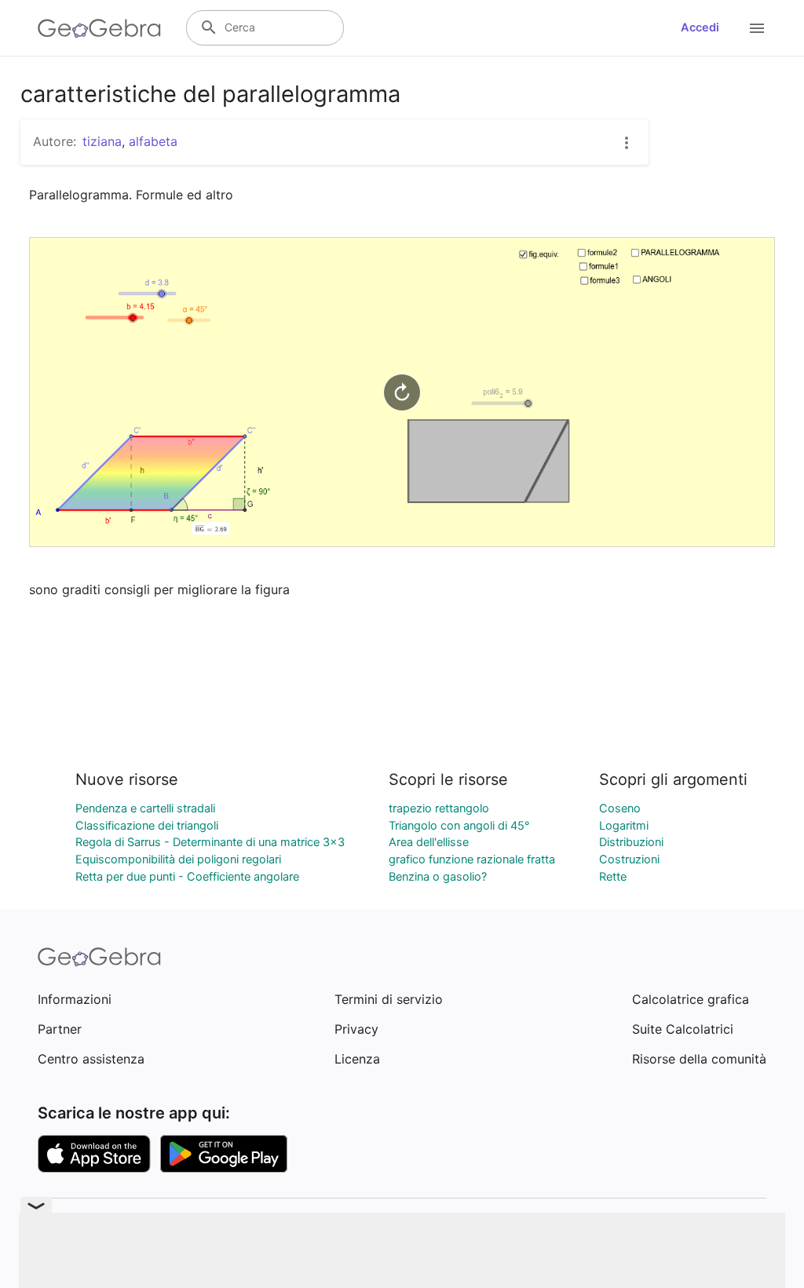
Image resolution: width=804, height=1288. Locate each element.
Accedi (700, 27)
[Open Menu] (756, 28)
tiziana (102, 141)
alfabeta (153, 141)
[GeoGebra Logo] (99, 28)
